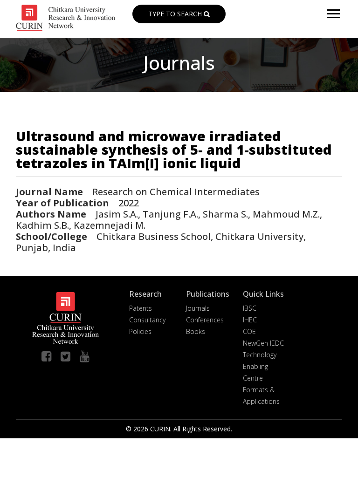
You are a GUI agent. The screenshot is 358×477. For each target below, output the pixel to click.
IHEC (250, 319)
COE (249, 331)
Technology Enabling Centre (259, 366)
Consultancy (147, 319)
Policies (140, 331)
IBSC (249, 308)
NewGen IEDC (263, 343)
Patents (140, 308)
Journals (198, 308)
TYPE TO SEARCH (176, 13)
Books (195, 331)
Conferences (205, 319)
